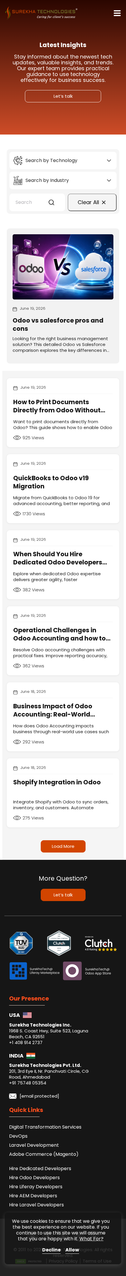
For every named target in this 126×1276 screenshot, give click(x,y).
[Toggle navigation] (117, 13)
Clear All (88, 202)
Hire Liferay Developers (35, 1186)
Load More (63, 846)
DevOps (18, 1136)
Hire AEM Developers (33, 1195)
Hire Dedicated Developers (40, 1168)
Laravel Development (34, 1145)
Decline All (51, 1250)
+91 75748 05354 (27, 1083)
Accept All (72, 1250)
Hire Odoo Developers (34, 1177)
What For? (91, 1238)
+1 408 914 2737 (25, 1042)
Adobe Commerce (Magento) (44, 1154)
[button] (51, 202)
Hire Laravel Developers (36, 1204)
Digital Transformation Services (45, 1127)
